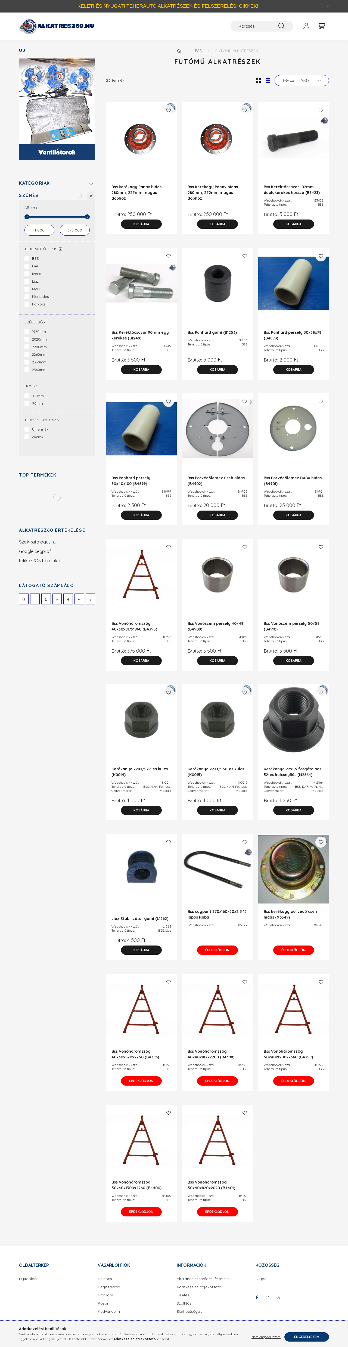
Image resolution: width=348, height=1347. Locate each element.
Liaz (35, 281)
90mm (37, 403)
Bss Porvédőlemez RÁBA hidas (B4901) (293, 480)
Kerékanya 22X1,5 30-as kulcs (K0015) (216, 772)
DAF (35, 266)
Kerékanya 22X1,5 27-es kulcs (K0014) (139, 772)
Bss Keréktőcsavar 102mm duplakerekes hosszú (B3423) (292, 189)
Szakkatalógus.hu (37, 542)
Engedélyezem (306, 1337)
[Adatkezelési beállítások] (278, 1297)
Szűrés (29, 195)
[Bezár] (328, 6)
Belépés (105, 1279)
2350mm (39, 362)
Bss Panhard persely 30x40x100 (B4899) (130, 480)
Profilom (105, 1295)
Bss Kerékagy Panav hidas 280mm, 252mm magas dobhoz (213, 192)
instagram (267, 1297)
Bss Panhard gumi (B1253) (212, 332)
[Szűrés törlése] (80, 195)
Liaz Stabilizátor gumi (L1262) (139, 918)
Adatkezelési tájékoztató (199, 1287)
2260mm (39, 354)
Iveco (36, 273)
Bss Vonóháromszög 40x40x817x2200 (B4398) (211, 1054)
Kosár (103, 1303)
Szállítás (184, 1303)
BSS (35, 258)
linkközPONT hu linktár (41, 560)
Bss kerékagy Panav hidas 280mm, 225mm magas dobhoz (136, 192)
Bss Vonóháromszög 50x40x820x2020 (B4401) (211, 1185)
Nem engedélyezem (266, 1337)
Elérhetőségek (189, 1311)
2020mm (39, 339)
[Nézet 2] (268, 80)
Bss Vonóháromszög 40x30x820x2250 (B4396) (135, 1054)
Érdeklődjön (217, 950)
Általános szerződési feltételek (204, 1279)
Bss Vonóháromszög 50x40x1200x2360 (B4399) (288, 1054)
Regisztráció (109, 1287)
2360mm (39, 369)
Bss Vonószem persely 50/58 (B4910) (291, 626)
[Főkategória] (179, 50)
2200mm (39, 347)
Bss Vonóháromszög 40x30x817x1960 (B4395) (134, 626)
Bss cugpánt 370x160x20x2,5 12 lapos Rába (217, 914)
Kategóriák (34, 183)
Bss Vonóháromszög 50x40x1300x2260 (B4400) (136, 1185)
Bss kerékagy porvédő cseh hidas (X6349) (290, 914)
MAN (36, 289)
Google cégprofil (35, 551)
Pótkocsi (39, 304)
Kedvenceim (109, 1311)
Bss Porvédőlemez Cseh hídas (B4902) (216, 480)
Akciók (37, 437)
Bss (198, 50)
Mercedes (40, 296)
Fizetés (183, 1295)
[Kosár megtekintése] (321, 26)
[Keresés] (281, 26)
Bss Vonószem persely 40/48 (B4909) (215, 626)
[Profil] (306, 26)
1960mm (39, 331)
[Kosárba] (141, 224)
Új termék (40, 429)
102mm (38, 396)
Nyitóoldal (28, 1279)
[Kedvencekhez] (168, 110)
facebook (256, 1297)
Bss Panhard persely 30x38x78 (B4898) (292, 335)
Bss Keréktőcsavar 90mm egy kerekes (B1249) (140, 335)
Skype (261, 1279)
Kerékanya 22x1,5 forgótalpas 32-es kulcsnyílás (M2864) (292, 772)
